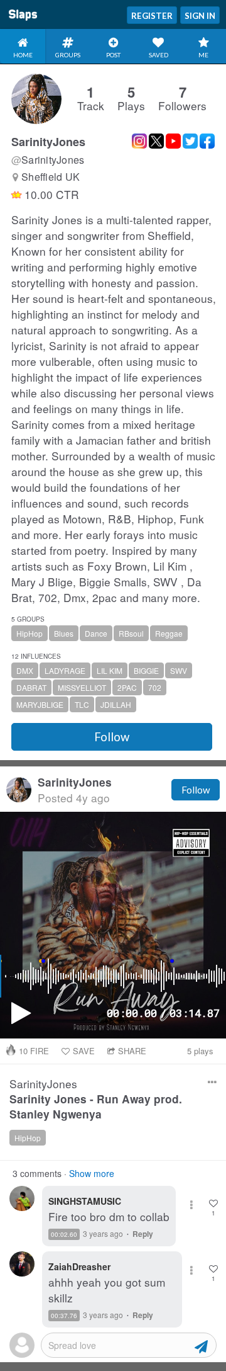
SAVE (84, 1051)
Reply (142, 1233)
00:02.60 (64, 1234)
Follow (111, 737)
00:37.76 (64, 1315)
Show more (91, 1173)
